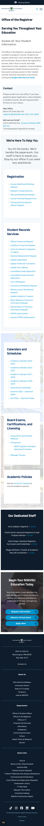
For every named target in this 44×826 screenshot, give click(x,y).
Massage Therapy (18, 455)
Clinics (22, 736)
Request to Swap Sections (22, 191)
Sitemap (22, 820)
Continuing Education (22, 733)
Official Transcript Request (22, 242)
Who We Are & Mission (22, 682)
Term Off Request (18, 282)
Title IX (22, 761)
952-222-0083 (32, 114)
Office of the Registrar (22, 717)
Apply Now (21, 623)
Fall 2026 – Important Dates (22, 398)
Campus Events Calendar (22, 770)
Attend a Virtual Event (21, 618)
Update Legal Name (19, 260)
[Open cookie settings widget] (3, 822)
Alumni (22, 743)
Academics (22, 730)
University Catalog (21, 483)
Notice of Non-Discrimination (22, 764)
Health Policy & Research (22, 739)
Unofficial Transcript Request (23, 245)
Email (33, 527)
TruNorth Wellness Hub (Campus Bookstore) (22, 774)
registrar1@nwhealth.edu (14, 114)
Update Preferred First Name (23, 264)
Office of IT (22, 720)
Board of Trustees (22, 689)
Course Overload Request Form (24, 199)
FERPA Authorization (19, 314)
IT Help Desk (22, 787)
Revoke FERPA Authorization (23, 317)
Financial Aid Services (22, 723)
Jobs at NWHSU (22, 695)
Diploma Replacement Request (24, 256)
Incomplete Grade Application (23, 271)
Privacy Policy (22, 816)
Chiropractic (16, 443)
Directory (22, 692)
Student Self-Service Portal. (23, 78)
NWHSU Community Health (22, 796)
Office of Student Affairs (22, 713)
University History (22, 686)
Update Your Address (19, 268)
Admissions (22, 726)
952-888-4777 (22, 658)
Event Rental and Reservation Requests (22, 780)
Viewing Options (23, 2)
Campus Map (22, 767)
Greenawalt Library (22, 783)
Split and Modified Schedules (23, 195)
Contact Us (22, 664)
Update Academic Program (22, 296)
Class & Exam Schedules (21, 388)
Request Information (20, 612)
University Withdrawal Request (24, 286)
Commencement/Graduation (22, 777)
